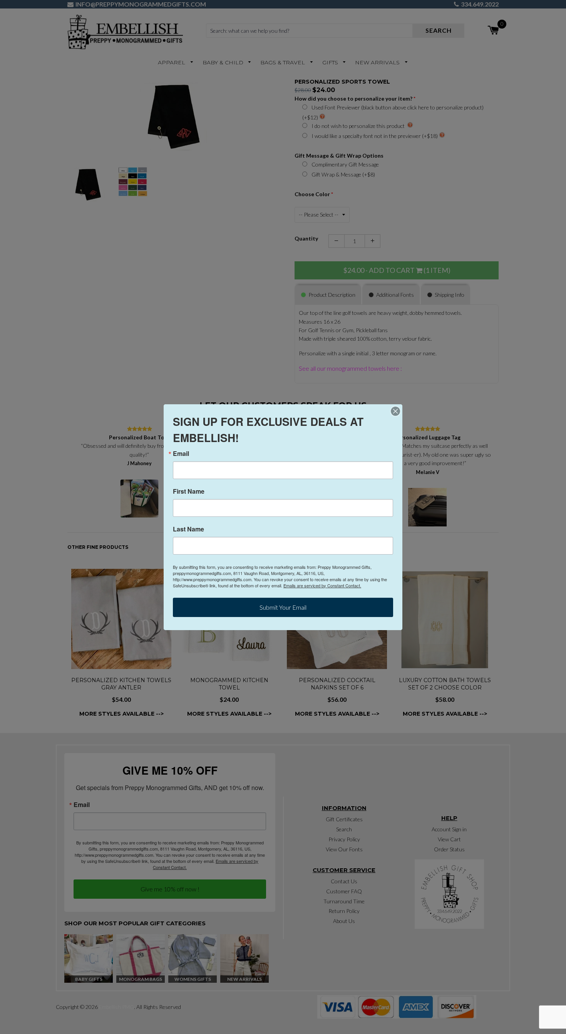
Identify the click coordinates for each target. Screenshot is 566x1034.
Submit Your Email (283, 607)
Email (181, 454)
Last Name (188, 529)
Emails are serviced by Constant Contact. (322, 585)
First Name (188, 491)
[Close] (395, 411)
